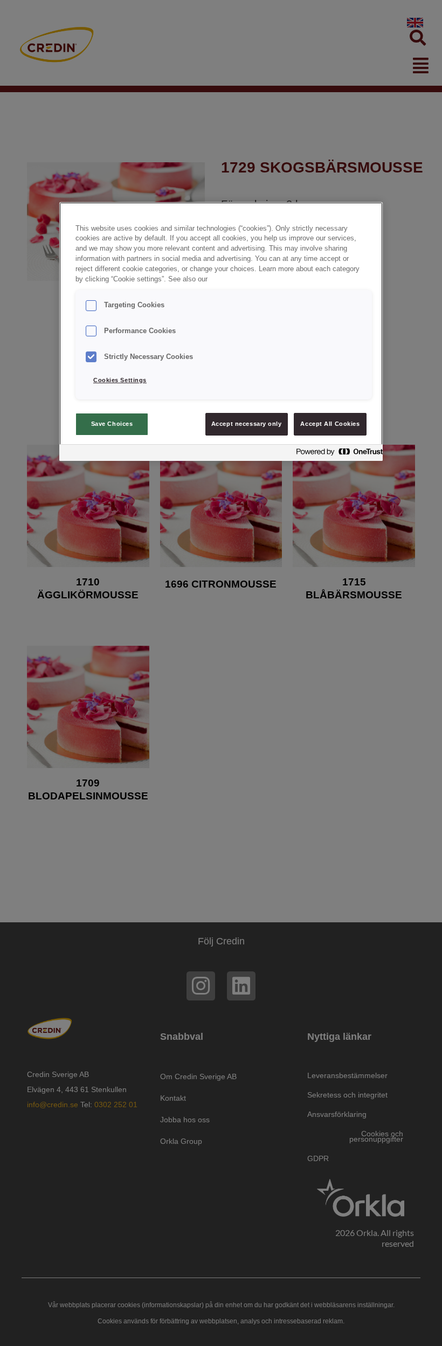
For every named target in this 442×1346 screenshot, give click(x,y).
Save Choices (112, 423)
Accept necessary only (246, 423)
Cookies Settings (120, 380)
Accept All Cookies (330, 423)
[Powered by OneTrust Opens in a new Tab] (336, 454)
